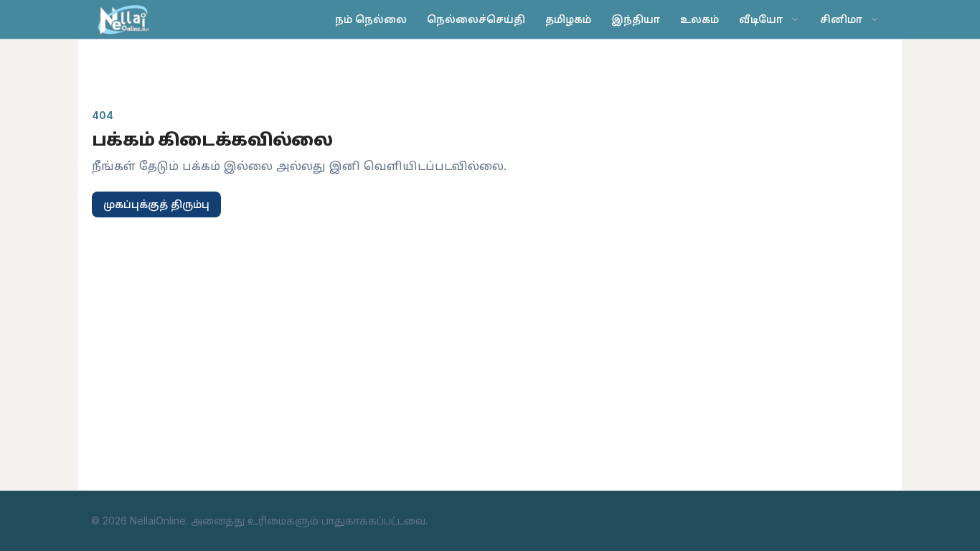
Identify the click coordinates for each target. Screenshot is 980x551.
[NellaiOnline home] (125, 19)
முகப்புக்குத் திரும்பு (156, 204)
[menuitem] (769, 19)
